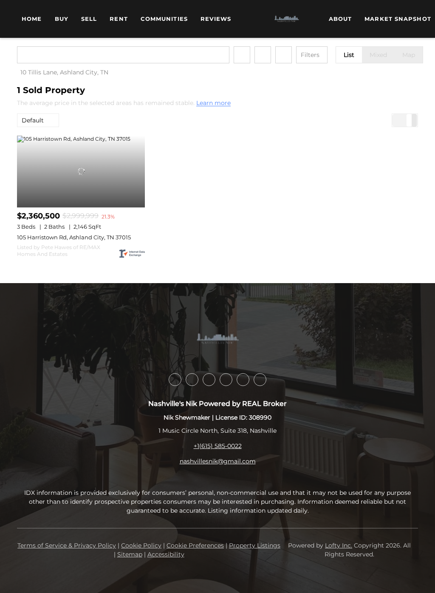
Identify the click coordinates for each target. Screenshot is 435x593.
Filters (310, 55)
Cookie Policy (141, 545)
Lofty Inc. (338, 545)
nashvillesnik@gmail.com (218, 461)
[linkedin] (175, 379)
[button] (27, 54)
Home (32, 18)
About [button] (340, 18)
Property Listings (254, 545)
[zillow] (192, 379)
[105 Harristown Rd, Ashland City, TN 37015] (81, 171)
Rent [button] (118, 18)
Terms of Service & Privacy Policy (66, 545)
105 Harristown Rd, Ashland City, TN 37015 (74, 237)
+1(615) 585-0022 (218, 446)
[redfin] (260, 379)
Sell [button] (89, 18)
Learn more (213, 103)
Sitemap (129, 554)
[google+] (243, 379)
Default (33, 120)
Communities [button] (164, 18)
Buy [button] (61, 18)
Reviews (216, 18)
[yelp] (209, 379)
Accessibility (165, 554)
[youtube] (226, 379)
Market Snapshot (397, 18)
